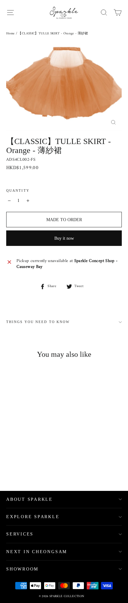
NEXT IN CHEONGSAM (36, 551)
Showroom (22, 569)
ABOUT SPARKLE (29, 499)
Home (10, 34)
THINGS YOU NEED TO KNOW (38, 322)
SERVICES (20, 534)
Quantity (18, 190)
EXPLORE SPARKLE (33, 516)
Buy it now (64, 238)
